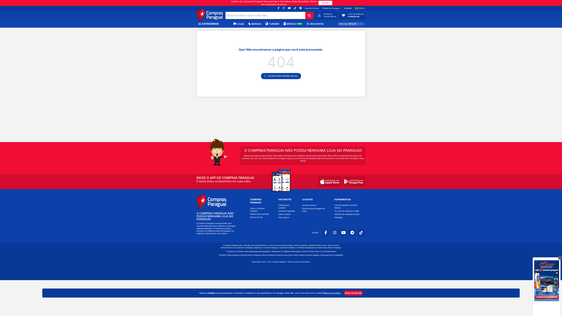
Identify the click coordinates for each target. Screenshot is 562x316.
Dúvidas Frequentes (286, 211)
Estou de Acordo (353, 293)
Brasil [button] (361, 8)
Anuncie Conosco (312, 8)
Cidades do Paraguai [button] (331, 8)
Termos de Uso (256, 217)
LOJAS (240, 24)
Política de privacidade (259, 214)
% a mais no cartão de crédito (346, 211)
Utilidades (348, 8)
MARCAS (256, 24)
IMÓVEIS (294, 24)
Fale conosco (283, 217)
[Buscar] (309, 15)
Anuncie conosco (309, 205)
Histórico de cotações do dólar (347, 214)
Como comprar (284, 214)
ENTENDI (325, 3)
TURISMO (274, 24)
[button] (352, 15)
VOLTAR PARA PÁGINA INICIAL (283, 76)
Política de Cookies (331, 293)
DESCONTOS (317, 24)
